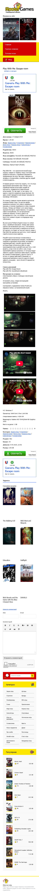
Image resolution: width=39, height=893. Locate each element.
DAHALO (23, 597)
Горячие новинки (11, 49)
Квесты (24, 723)
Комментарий (7, 622)
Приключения (30, 143)
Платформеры (11, 700)
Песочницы (25, 732)
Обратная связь (7, 885)
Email (22, 613)
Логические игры (27, 717)
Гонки (8, 704)
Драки (23, 728)
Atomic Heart (18, 761)
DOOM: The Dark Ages (21, 862)
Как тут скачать (9, 89)
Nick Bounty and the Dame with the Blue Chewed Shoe (10, 599)
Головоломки (7, 147)
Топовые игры (10, 53)
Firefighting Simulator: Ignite (23, 829)
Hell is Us (17, 817)
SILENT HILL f (18, 840)
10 (32, 428)
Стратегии (20, 143)
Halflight (23, 560)
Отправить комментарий (13, 658)
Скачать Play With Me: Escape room (17, 84)
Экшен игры (12, 143)
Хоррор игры (15, 145)
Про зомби (10, 732)
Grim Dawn (18, 795)
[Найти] (32, 675)
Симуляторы (26, 145)
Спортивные (25, 713)
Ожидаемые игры (27, 741)
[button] (5, 625)
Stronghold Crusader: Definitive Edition (23, 851)
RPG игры (24, 700)
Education (6, 560)
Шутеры (24, 691)
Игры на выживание (10, 718)
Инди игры (6, 145)
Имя (4, 613)
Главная (8, 44)
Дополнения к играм (11, 741)
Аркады (24, 695)
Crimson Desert (19, 772)
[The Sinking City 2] (11, 29)
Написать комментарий (10, 609)
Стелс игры (25, 736)
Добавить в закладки (10, 71)
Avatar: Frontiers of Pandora (22, 784)
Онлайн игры (10, 736)
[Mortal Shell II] (28, 29)
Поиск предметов (12, 728)
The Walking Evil (9, 521)
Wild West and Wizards (25, 522)
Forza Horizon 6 (19, 806)
